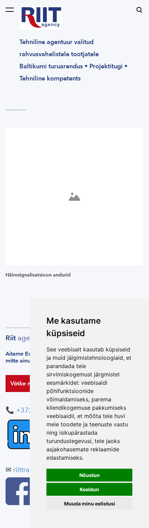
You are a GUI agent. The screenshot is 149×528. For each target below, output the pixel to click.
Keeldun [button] (89, 489)
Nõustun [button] (89, 475)
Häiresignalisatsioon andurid (38, 275)
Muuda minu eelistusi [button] (89, 503)
